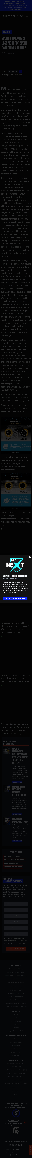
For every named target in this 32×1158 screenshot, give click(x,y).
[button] (29, 557)
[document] (16, 579)
